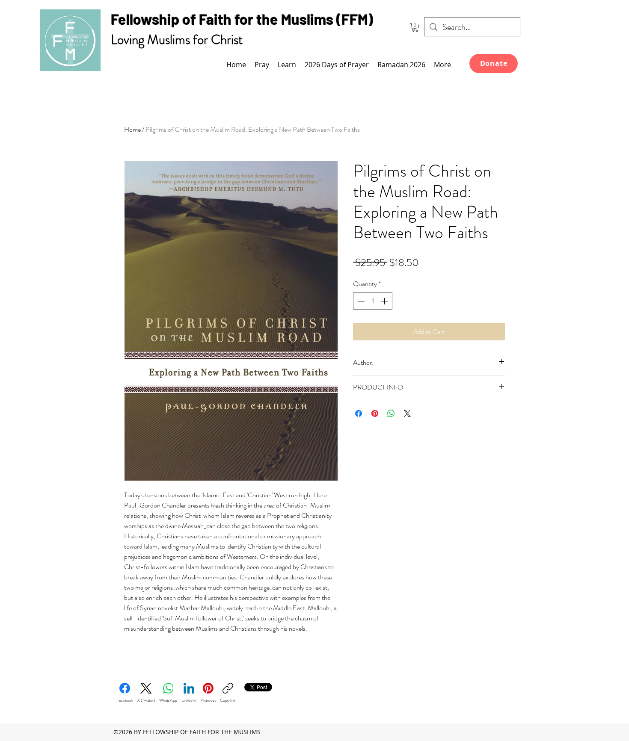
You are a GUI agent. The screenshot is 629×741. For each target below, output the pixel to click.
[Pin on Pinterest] (375, 413)
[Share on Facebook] (358, 413)
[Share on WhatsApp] (391, 413)
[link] (415, 27)
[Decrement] (360, 301)
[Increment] (385, 301)
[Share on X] (407, 413)
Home (132, 129)
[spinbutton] (372, 301)
